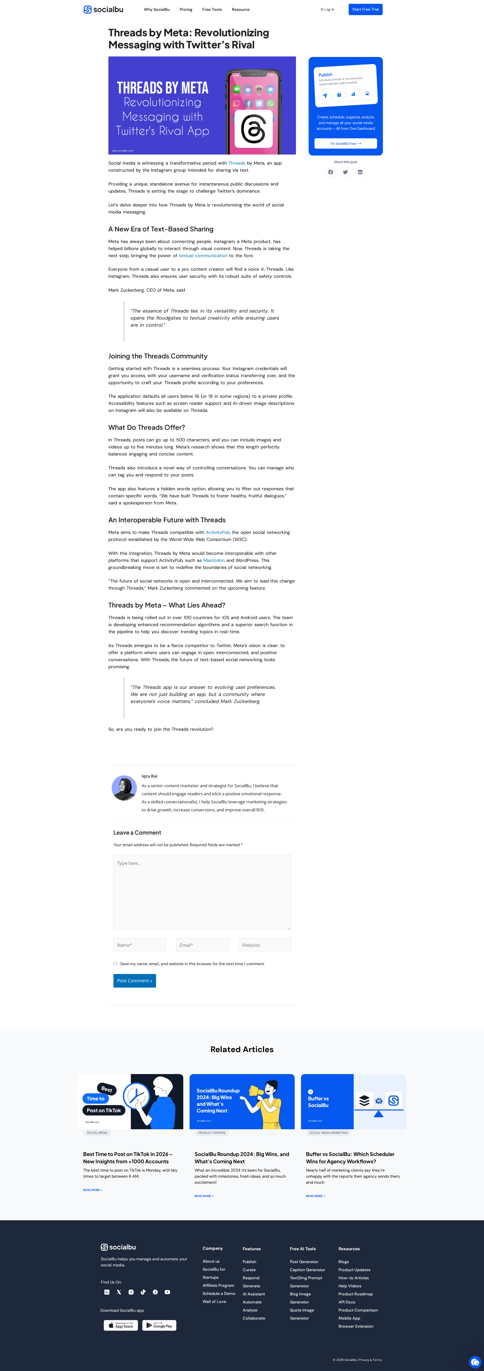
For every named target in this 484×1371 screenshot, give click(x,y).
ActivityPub (218, 532)
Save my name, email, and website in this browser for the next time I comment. (192, 963)
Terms (377, 1360)
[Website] (264, 945)
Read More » (92, 1190)
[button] (327, 9)
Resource (241, 9)
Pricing (186, 9)
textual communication (203, 256)
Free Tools (212, 9)
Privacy (364, 1360)
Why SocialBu (157, 9)
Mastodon (214, 560)
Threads (236, 163)
